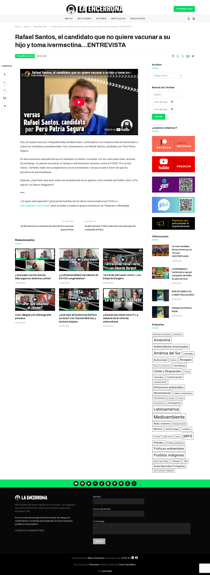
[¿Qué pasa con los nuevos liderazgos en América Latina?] (35, 260)
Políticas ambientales (169, 448)
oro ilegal (156, 437)
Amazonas (178, 335)
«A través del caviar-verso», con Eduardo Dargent (122, 277)
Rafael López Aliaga (160, 461)
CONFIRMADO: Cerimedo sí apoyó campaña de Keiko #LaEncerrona (182, 274)
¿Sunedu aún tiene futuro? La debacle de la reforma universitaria (120, 318)
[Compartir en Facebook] (173, 56)
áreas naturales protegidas (163, 471)
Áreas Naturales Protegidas (169, 466)
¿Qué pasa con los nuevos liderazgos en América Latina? (33, 277)
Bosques (186, 360)
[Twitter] (5, 90)
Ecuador (172, 398)
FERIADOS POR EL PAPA (182, 309)
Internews (94, 564)
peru (178, 436)
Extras (102, 19)
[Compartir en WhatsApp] (178, 56)
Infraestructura (158, 403)
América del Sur (167, 353)
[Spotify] (108, 483)
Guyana (181, 398)
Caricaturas (165, 366)
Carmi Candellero (127, 564)
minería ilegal (171, 429)
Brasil (155, 366)
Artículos (118, 19)
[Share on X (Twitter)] (182, 56)
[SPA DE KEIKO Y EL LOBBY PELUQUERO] (160, 295)
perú (187, 435)
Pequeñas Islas (25, 56)
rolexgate (176, 461)
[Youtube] (75, 483)
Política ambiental (175, 443)
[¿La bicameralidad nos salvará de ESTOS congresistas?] (79, 260)
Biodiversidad (160, 360)
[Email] (5, 98)
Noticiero (85, 19)
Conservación (174, 377)
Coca (187, 371)
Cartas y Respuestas (167, 371)
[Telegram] (5, 106)
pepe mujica (168, 437)
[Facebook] (5, 74)
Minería (158, 428)
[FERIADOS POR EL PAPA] (160, 312)
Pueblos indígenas (169, 455)
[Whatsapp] (134, 483)
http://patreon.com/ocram (35, 205)
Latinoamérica (166, 409)
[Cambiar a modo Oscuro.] (189, 18)
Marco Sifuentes (96, 558)
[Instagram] (95, 483)
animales (188, 353)
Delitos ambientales (183, 393)
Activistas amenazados (162, 335)
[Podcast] (114, 483)
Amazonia (162, 340)
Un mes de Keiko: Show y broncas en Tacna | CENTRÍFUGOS (182, 251)
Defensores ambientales (169, 387)
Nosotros (138, 19)
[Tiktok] (101, 483)
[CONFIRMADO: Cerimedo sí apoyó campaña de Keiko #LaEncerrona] (160, 273)
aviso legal (107, 571)
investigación (174, 403)
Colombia (158, 377)
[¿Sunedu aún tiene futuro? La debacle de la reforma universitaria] (123, 299)
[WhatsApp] (5, 82)
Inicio (69, 19)
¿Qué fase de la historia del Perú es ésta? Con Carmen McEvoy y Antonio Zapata (78, 318)
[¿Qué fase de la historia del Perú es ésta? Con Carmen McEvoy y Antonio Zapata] (79, 299)
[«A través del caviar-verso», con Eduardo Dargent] (123, 260)
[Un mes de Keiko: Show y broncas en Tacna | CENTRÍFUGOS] (160, 250)
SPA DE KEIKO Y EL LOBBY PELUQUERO (183, 293)
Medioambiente (169, 417)
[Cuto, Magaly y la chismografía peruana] (35, 299)
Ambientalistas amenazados (171, 346)
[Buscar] (193, 18)
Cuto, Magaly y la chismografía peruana (33, 317)
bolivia (173, 360)
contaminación (160, 382)
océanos (186, 429)
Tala (185, 461)
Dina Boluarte (160, 398)
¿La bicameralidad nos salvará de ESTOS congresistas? (78, 277)
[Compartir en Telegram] (192, 56)
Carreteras (179, 365)
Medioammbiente (179, 424)
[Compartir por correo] (187, 56)
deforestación (162, 393)
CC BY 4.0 (126, 558)
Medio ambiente (162, 423)
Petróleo (159, 442)
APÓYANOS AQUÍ (184, 9)
